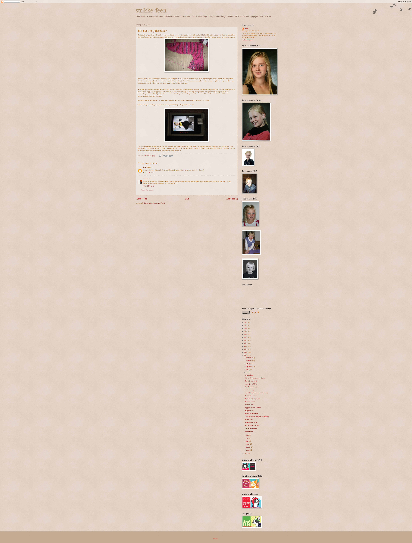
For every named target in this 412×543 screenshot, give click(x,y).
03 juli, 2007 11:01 (148, 186)
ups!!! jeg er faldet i (251, 384)
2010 (246, 346)
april (247, 441)
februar (248, 447)
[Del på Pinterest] (172, 156)
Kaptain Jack (249, 405)
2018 (246, 322)
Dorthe (246, 28)
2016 (246, 328)
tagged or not (249, 411)
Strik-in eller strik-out (251, 428)
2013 (246, 337)
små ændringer (250, 390)
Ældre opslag (232, 199)
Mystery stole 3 (250, 402)
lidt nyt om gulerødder (252, 425)
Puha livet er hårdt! (251, 381)
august (248, 369)
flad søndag (249, 431)
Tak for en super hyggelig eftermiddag (257, 416)
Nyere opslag (141, 199)
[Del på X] (168, 156)
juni (247, 435)
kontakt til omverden (251, 413)
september (249, 366)
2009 (246, 349)
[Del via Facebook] (170, 156)
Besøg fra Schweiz (251, 396)
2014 (246, 334)
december (249, 358)
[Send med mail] (164, 156)
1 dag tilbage (249, 375)
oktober (248, 364)
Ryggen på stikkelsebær (253, 408)
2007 (246, 355)
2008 (246, 352)
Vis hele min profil (247, 40)
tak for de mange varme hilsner (255, 378)
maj (247, 438)
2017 (246, 325)
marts (248, 444)
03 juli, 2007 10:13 (148, 172)
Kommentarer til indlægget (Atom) (154, 203)
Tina (144, 179)
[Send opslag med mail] (159, 156)
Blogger (215, 539)
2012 (246, 340)
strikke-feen (151, 10)
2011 (246, 343)
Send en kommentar (147, 190)
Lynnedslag (248, 419)
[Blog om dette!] (166, 156)
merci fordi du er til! (251, 422)
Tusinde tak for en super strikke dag (256, 393)
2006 (246, 454)
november (249, 361)
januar (248, 450)
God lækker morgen (251, 387)
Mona (144, 167)
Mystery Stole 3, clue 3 (252, 399)
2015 (246, 331)
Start (187, 199)
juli (247, 372)
